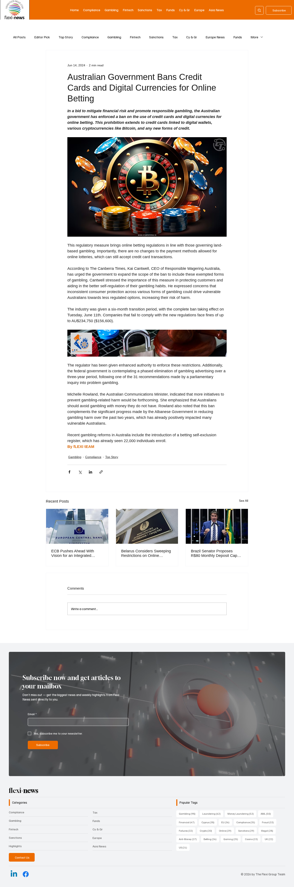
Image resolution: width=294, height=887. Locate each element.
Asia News (99, 846)
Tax (175, 37)
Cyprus (209, 822)
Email (32, 714)
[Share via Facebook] (69, 472)
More (254, 37)
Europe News (215, 37)
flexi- (23, 790)
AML (267, 813)
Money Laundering (241, 813)
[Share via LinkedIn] (90, 472)
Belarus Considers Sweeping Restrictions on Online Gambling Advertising (146, 553)
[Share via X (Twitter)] (80, 472)
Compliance (90, 37)
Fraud (269, 822)
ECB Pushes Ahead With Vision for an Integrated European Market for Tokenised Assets (72, 553)
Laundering (212, 813)
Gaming (232, 839)
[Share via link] (101, 472)
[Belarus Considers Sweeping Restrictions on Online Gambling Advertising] (147, 526)
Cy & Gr (191, 37)
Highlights (15, 846)
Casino (252, 839)
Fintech (135, 37)
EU (226, 822)
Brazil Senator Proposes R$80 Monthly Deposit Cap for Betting (214, 553)
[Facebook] (26, 874)
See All (243, 500)
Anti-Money (189, 839)
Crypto (207, 830)
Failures (187, 830)
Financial (188, 822)
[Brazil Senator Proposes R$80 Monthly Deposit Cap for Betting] (217, 526)
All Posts (19, 37)
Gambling (114, 37)
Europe (97, 838)
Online (226, 830)
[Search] (259, 10)
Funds (237, 37)
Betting (211, 839)
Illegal (268, 830)
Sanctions (156, 37)
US (184, 847)
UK (270, 839)
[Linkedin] (14, 874)
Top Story (66, 37)
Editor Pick (42, 37)
